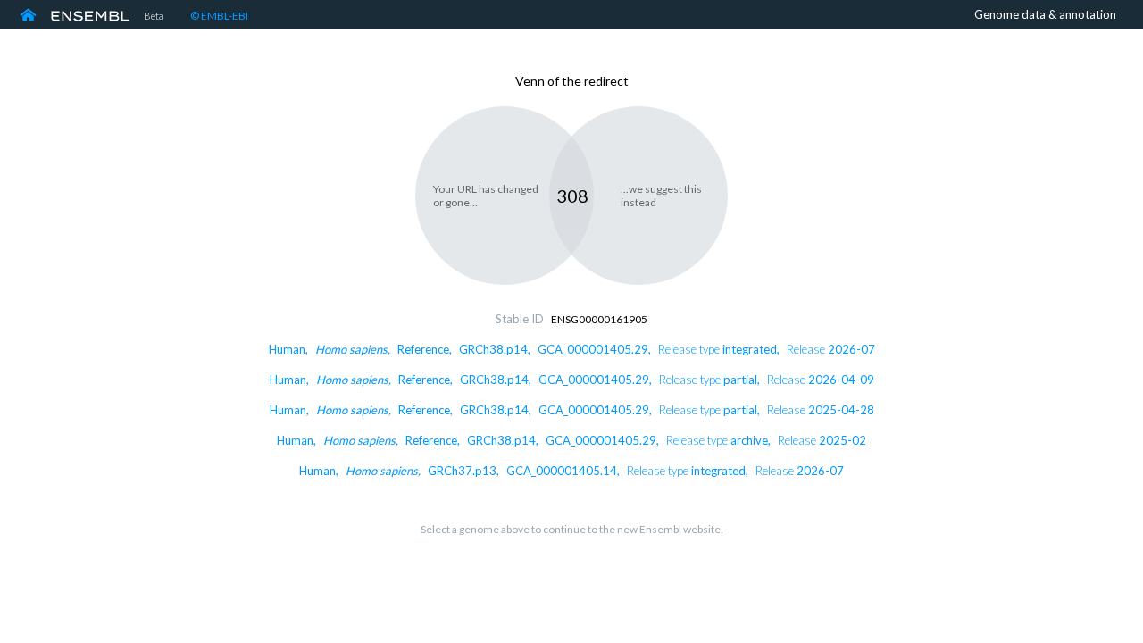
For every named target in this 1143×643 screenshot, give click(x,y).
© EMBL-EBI (219, 15)
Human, (572, 349)
